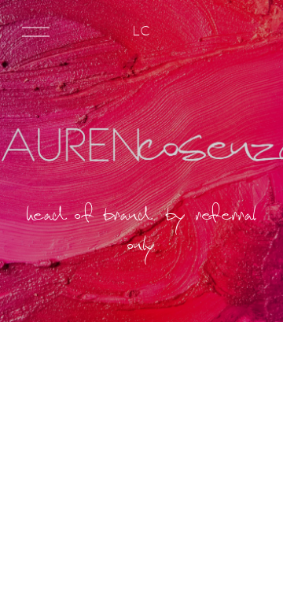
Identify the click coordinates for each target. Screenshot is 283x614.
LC (141, 31)
